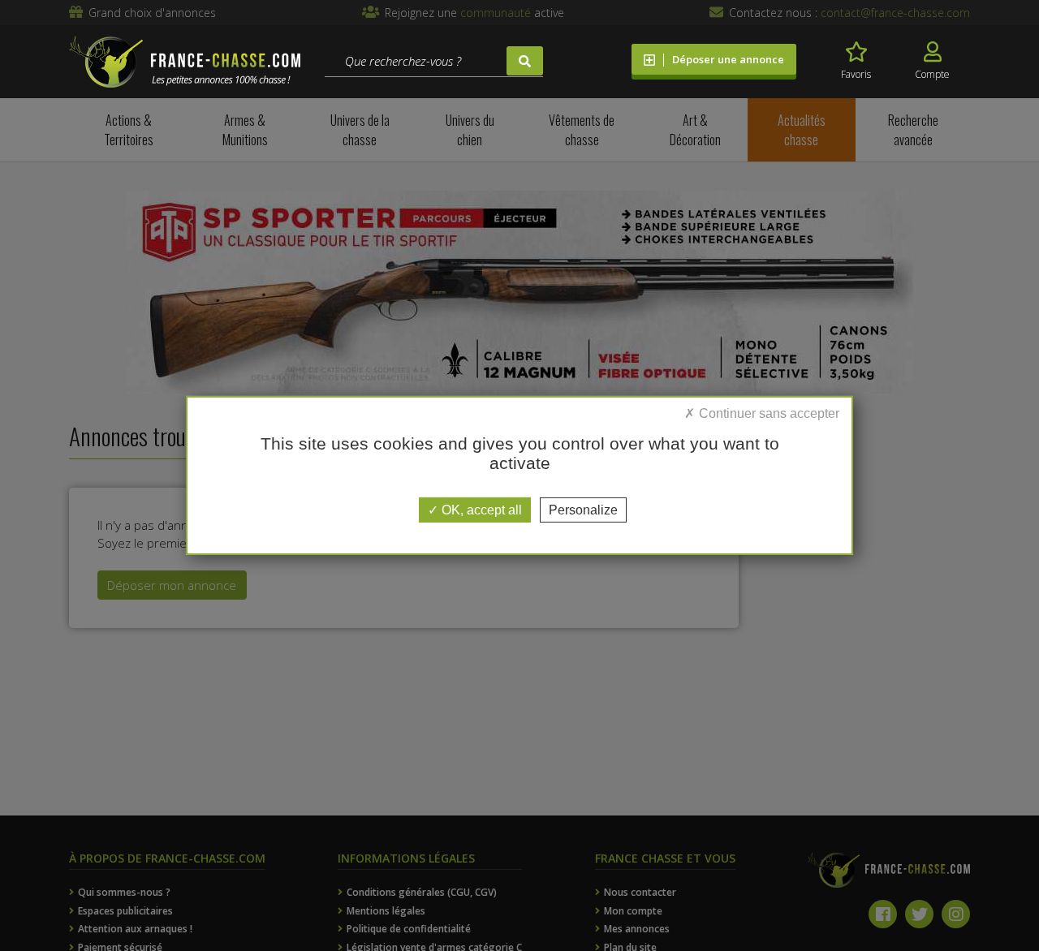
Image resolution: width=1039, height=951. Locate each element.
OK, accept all (480, 510)
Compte (932, 74)
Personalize (583, 510)
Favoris (856, 74)
